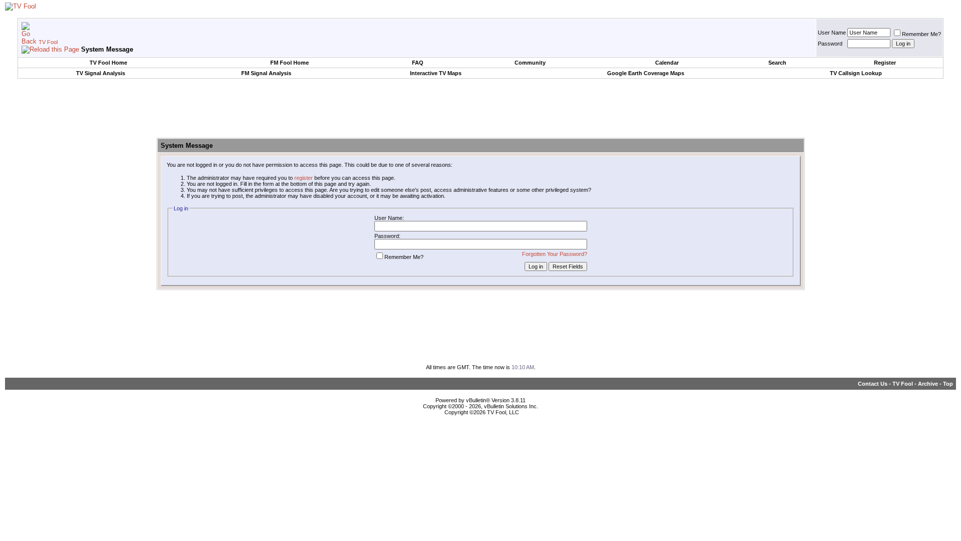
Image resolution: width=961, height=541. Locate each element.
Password (830, 44)
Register (885, 63)
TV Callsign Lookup (856, 73)
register (303, 178)
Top (948, 384)
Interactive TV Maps (435, 73)
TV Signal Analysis (100, 73)
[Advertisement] (480, 108)
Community (530, 63)
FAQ (417, 63)
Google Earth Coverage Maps (645, 73)
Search (777, 63)
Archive (928, 384)
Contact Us (872, 384)
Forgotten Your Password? (554, 254)
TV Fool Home (108, 63)
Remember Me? (921, 34)
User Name (832, 33)
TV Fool (48, 42)
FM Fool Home (289, 63)
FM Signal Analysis (266, 73)
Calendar (667, 63)
